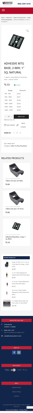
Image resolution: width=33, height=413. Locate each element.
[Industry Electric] (8, 4)
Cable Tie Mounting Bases (19, 146)
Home (2, 17)
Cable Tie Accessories (19, 17)
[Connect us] (14, 352)
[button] (27, 30)
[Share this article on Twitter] (17, 133)
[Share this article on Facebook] (13, 133)
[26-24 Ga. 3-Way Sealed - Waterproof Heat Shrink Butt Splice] (7, 296)
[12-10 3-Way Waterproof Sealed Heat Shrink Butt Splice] (7, 278)
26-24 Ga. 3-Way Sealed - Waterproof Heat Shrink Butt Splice (20, 292)
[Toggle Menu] (3, 10)
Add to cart (21, 116)
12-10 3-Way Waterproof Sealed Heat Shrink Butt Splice (21, 274)
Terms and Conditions (12, 410)
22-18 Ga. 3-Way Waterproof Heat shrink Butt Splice (20, 282)
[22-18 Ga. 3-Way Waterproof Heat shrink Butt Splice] (7, 287)
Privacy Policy (23, 410)
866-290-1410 (24, 4)
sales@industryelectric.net (12, 336)
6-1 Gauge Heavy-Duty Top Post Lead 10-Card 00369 (20, 302)
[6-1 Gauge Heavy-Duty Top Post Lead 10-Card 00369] (7, 306)
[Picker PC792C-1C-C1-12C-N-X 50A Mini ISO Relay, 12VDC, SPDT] (7, 268)
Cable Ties (9, 17)
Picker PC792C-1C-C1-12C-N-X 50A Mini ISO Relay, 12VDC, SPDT (20, 264)
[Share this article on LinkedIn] (20, 133)
